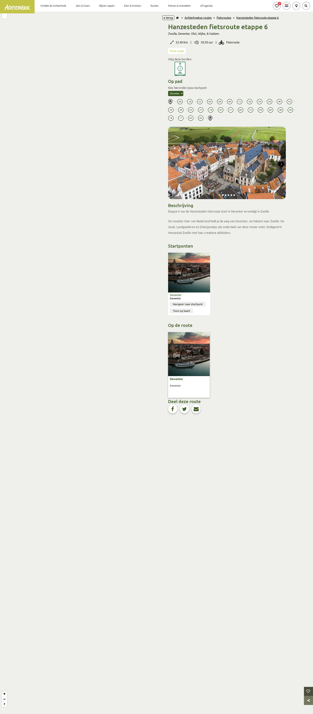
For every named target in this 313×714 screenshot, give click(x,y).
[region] (78, 363)
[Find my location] (4, 16)
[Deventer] (189, 272)
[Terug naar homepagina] (177, 17)
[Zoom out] (4, 699)
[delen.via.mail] (196, 409)
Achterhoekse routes (198, 17)
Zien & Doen (83, 5)
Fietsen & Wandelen (179, 5)
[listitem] (189, 365)
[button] (277, 6)
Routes (155, 5)
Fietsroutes (224, 17)
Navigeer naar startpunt (188, 304)
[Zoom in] (4, 693)
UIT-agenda (206, 5)
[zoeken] (306, 6)
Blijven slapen (107, 5)
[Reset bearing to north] (4, 704)
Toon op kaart (181, 310)
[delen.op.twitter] (184, 409)
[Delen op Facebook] (172, 409)
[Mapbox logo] (9, 711)
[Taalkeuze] (287, 6)
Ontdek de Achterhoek (53, 5)
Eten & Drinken (132, 5)
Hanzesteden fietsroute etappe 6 (257, 17)
